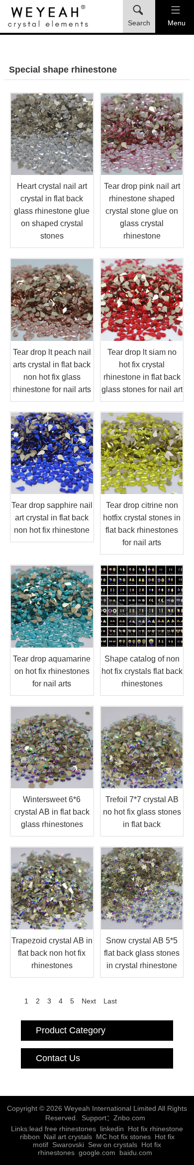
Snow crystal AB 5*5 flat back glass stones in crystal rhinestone (142, 953)
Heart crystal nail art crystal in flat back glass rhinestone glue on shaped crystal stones (52, 211)
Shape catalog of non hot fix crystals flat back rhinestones (142, 671)
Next (89, 1001)
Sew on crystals (112, 1145)
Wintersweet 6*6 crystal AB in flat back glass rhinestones (52, 812)
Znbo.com (129, 1118)
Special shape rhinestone (63, 70)
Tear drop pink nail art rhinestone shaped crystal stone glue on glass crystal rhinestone (142, 211)
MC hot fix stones (123, 1137)
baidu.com (135, 1153)
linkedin (112, 1129)
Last (110, 1001)
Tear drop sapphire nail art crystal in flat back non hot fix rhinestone (52, 517)
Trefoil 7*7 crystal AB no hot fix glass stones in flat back (142, 812)
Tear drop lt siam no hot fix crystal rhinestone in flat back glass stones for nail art (142, 371)
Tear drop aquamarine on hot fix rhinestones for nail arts (52, 671)
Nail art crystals (68, 1137)
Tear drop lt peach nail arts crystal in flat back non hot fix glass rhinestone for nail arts (52, 371)
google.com (97, 1153)
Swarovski (68, 1145)
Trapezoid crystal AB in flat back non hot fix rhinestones (52, 953)
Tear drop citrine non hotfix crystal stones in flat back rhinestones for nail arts (142, 524)
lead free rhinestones (62, 1129)
